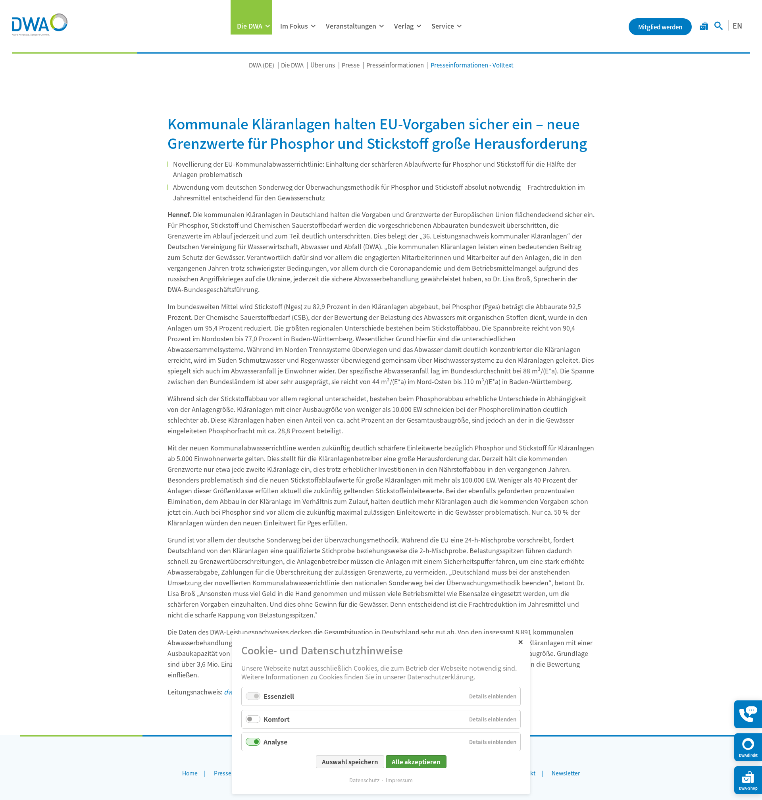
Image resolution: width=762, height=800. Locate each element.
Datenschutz (364, 780)
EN (737, 25)
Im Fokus (294, 26)
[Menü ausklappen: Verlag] (418, 26)
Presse (351, 65)
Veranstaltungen (351, 26)
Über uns (322, 65)
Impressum (399, 780)
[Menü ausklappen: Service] (459, 26)
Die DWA (249, 26)
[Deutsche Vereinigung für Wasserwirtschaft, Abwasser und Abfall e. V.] (39, 24)
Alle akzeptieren (416, 762)
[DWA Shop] (704, 26)
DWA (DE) (261, 65)
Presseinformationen (395, 65)
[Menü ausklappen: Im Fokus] (313, 26)
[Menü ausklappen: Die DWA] (267, 26)
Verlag (404, 26)
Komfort (277, 719)
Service (442, 26)
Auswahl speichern (350, 762)
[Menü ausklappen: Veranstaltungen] (381, 26)
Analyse (275, 741)
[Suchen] (718, 26)
